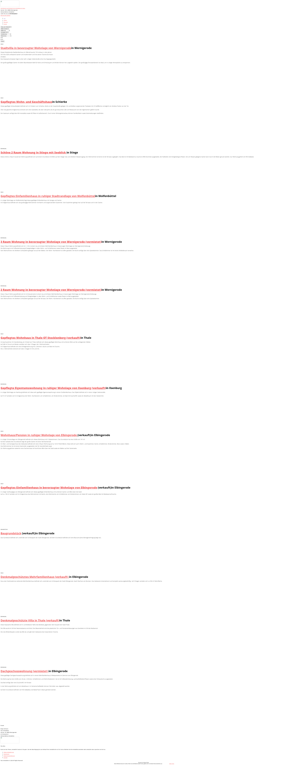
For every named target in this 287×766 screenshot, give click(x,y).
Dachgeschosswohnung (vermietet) (24, 671)
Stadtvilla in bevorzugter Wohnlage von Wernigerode (36, 48)
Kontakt (5, 24)
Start (4, 18)
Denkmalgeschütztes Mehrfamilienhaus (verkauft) (35, 577)
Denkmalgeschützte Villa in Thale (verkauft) (30, 620)
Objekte (5, 20)
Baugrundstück (11, 533)
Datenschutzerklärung (9, 756)
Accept (165, 763)
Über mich (6, 22)
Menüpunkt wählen (5, 15)
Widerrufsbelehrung (9, 752)
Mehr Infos (171, 763)
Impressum (6, 754)
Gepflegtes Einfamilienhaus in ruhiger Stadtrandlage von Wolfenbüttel (48, 196)
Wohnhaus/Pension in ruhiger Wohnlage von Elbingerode (39, 435)
